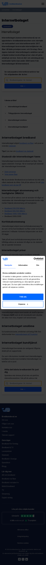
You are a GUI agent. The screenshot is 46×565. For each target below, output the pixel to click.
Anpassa (21, 304)
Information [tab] (23, 265)
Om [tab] (37, 265)
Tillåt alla (22, 297)
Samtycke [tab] (8, 265)
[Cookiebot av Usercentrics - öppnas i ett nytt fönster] (33, 259)
